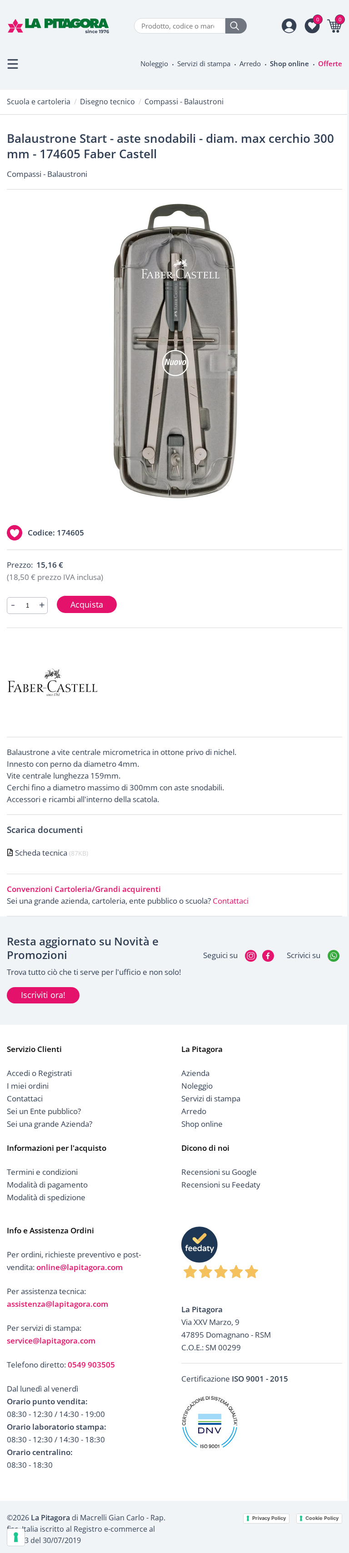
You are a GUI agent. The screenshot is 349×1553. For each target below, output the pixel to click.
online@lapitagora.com (79, 1267)
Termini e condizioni (42, 1172)
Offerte (330, 63)
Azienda (195, 1073)
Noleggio (154, 63)
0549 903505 (91, 1364)
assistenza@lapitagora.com (57, 1304)
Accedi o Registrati (39, 1073)
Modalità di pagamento (47, 1184)
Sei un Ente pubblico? (44, 1111)
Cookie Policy (322, 1518)
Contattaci (231, 901)
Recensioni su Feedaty (220, 1184)
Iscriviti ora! (43, 994)
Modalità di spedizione (46, 1197)
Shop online (289, 63)
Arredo (250, 63)
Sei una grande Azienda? (49, 1124)
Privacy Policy (269, 1518)
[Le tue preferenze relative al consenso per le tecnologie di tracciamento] (16, 1537)
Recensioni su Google (219, 1172)
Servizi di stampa (203, 63)
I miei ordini (28, 1086)
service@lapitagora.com (51, 1340)
